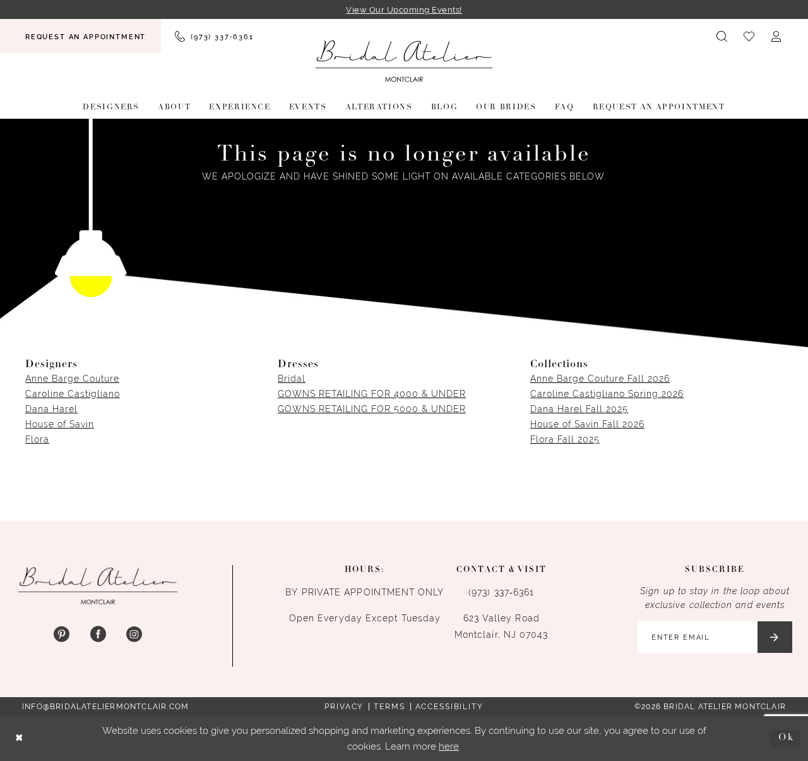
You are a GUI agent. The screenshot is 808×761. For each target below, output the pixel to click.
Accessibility (449, 706)
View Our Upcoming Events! (404, 10)
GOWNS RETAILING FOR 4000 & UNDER (372, 394)
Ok (786, 738)
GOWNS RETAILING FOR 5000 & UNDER (372, 409)
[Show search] (722, 36)
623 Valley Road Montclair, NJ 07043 (501, 626)
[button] (776, 36)
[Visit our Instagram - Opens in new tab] (134, 635)
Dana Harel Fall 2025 (579, 409)
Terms (389, 706)
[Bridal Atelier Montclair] (404, 61)
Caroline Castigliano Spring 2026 (607, 394)
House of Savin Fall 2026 (587, 424)
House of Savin (59, 424)
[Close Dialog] (20, 739)
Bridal (292, 379)
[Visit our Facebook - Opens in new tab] (97, 635)
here (449, 746)
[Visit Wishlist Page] (749, 36)
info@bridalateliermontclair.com (105, 706)
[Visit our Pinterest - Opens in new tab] (61, 635)
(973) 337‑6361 (501, 592)
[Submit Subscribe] (775, 637)
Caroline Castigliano (72, 394)
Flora (37, 439)
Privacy (344, 706)
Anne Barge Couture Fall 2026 (600, 379)
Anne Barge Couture (72, 379)
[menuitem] (80, 36)
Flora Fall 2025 (565, 439)
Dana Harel (51, 409)
